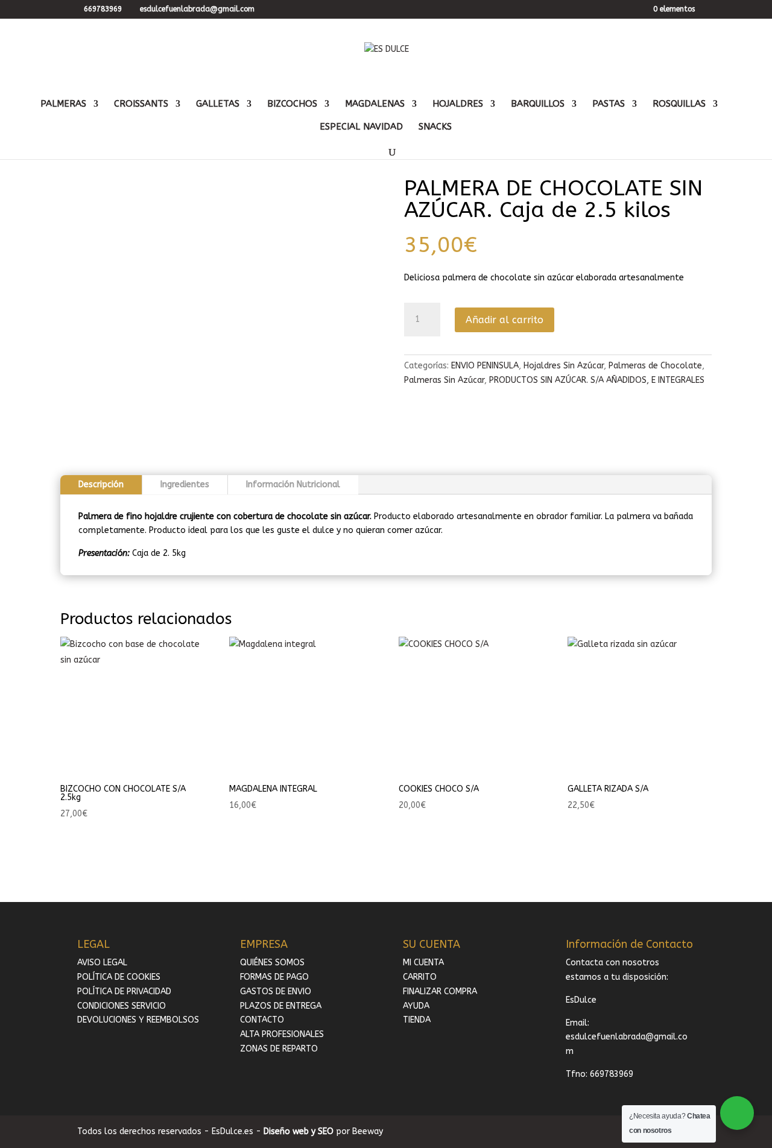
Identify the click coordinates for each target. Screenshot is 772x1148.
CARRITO (420, 977)
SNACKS (435, 127)
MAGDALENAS (375, 104)
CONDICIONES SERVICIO (121, 1006)
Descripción (101, 484)
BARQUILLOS (538, 104)
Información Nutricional (293, 484)
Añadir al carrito (504, 320)
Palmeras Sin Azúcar (444, 380)
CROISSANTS (141, 104)
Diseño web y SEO (299, 1131)
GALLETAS (217, 104)
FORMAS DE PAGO (274, 977)
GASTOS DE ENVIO (275, 991)
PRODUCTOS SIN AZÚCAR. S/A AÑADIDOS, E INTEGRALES (596, 380)
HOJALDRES (457, 104)
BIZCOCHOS (292, 104)
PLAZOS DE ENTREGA (280, 1006)
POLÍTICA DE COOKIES (118, 977)
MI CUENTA (423, 962)
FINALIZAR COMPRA (440, 991)
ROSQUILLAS (679, 104)
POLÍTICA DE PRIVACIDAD (124, 991)
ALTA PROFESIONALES (282, 1034)
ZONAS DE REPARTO (279, 1049)
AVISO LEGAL (102, 962)
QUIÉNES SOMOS (272, 962)
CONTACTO (262, 1020)
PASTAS (608, 104)
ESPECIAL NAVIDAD (361, 127)
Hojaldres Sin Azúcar (564, 366)
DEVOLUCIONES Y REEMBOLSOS (138, 1020)
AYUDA (416, 1006)
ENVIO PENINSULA (485, 366)
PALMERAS (63, 104)
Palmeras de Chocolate (655, 366)
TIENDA (417, 1020)
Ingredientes (184, 484)
